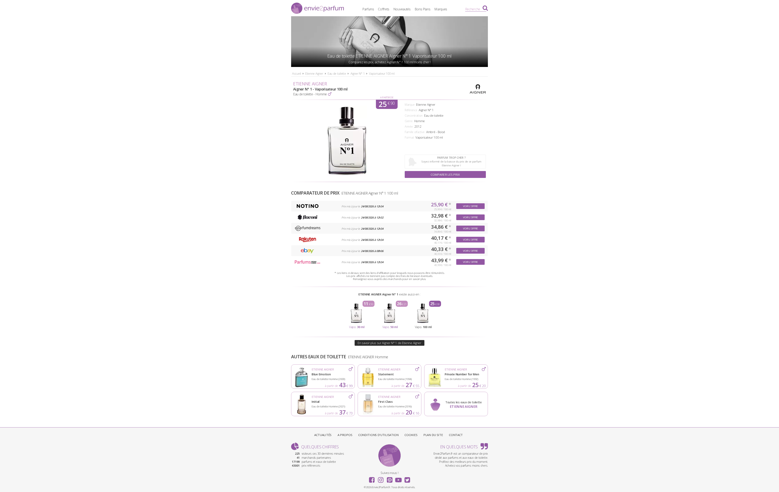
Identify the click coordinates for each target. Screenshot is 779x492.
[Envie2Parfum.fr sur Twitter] (407, 478)
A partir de (386, 97)
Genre (409, 121)
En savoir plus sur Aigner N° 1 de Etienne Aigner (389, 343)
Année (409, 126)
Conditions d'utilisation (378, 435)
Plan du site (433, 435)
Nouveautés (402, 9)
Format (409, 137)
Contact (456, 435)
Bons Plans (422, 9)
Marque (409, 105)
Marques (440, 9)
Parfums (368, 9)
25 (387, 104)
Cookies (411, 435)
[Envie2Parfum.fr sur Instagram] (380, 478)
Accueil (296, 73)
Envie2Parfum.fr (317, 9)
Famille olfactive (415, 132)
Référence (411, 110)
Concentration (414, 115)
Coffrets (383, 9)
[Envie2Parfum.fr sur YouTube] (398, 478)
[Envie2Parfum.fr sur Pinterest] (389, 478)
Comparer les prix (445, 174)
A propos (345, 435)
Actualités (322, 435)
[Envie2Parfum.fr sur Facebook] (372, 478)
